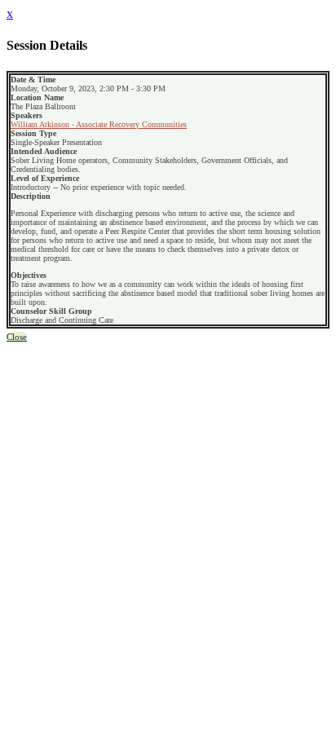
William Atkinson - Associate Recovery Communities (99, 124)
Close (17, 337)
